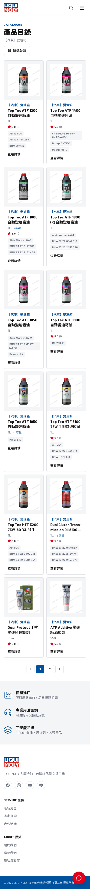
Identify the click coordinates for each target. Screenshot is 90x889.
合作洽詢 (10, 824)
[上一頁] (30, 669)
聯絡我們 (10, 853)
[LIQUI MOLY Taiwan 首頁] (11, 7)
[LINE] (41, 785)
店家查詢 (10, 816)
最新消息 (10, 808)
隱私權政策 (12, 861)
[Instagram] (19, 785)
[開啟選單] (81, 7)
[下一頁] (59, 669)
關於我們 (10, 845)
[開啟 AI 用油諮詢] (78, 878)
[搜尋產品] (71, 8)
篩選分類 (19, 50)
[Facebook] (8, 785)
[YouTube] (30, 785)
